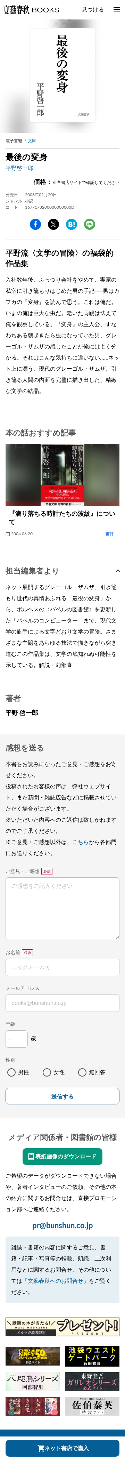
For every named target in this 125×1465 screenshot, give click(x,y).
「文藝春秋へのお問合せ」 (55, 1281)
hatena (71, 224)
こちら (80, 842)
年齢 (10, 1024)
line (89, 224)
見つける (93, 10)
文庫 (32, 141)
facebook (35, 224)
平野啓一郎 (19, 168)
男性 (23, 1072)
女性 (59, 1072)
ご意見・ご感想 (23, 871)
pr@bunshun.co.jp (62, 1226)
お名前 (13, 952)
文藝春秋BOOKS (31, 9)
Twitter (53, 224)
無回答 (97, 1072)
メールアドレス (23, 988)
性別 (10, 1060)
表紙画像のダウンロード (66, 1156)
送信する (62, 1097)
